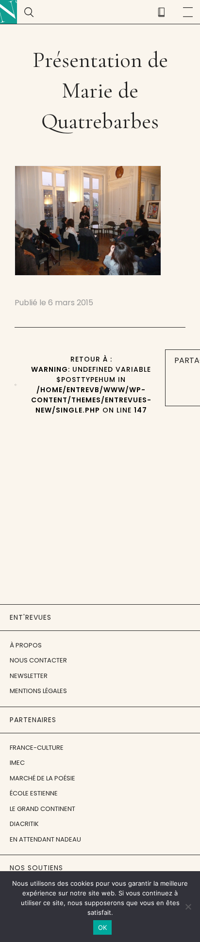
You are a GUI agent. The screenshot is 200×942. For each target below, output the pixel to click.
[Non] (188, 906)
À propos (26, 645)
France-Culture (37, 747)
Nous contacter (38, 660)
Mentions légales (38, 690)
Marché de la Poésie (42, 778)
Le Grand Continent (42, 808)
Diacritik (24, 823)
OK (102, 927)
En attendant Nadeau (45, 839)
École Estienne (34, 793)
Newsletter (29, 675)
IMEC (17, 762)
